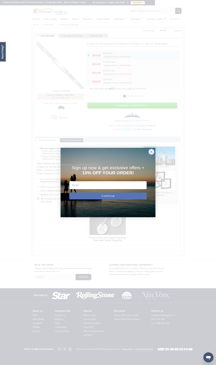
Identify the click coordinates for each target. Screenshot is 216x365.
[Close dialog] (151, 152)
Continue (108, 196)
